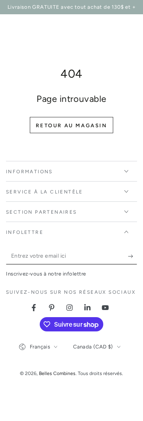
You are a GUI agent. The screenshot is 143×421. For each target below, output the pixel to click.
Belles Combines (57, 373)
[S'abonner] (132, 256)
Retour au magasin (71, 125)
